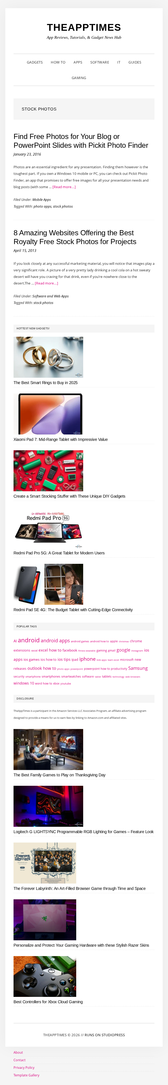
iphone (87, 658)
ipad (75, 659)
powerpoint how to (97, 669)
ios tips (64, 659)
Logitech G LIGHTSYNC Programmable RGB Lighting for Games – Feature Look (84, 831)
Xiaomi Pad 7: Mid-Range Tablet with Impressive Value (61, 439)
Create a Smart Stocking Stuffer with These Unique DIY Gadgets (69, 496)
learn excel (113, 659)
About (18, 1052)
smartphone (33, 676)
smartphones (51, 676)
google (123, 650)
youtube (65, 683)
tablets (106, 676)
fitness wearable (86, 650)
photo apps (42, 206)
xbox (56, 683)
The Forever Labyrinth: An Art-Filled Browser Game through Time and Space (79, 888)
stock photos (63, 206)
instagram (137, 650)
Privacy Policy (24, 1067)
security (19, 676)
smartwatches (71, 676)
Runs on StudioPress (105, 1035)
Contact (20, 1060)
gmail (112, 650)
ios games (32, 659)
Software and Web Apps (50, 296)
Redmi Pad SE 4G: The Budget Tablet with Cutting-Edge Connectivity (73, 609)
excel (34, 650)
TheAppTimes (84, 27)
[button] (95, 78)
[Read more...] (64, 186)
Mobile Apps (41, 199)
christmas (124, 641)
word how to (43, 683)
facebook (69, 650)
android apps (55, 640)
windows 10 (24, 683)
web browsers (132, 676)
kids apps (102, 659)
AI (15, 640)
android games (80, 641)
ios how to (49, 659)
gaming (101, 650)
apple (114, 641)
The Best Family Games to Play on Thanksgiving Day (60, 775)
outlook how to (41, 668)
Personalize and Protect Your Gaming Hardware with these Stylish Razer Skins (81, 945)
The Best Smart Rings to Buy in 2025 (46, 382)
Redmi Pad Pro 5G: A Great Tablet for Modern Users (59, 553)
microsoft (127, 659)
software (88, 676)
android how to (99, 641)
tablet (98, 676)
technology (118, 676)
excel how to (50, 650)
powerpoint (76, 669)
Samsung (138, 668)
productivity (119, 669)
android (29, 640)
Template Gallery (26, 1075)
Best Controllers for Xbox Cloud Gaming (48, 1002)
